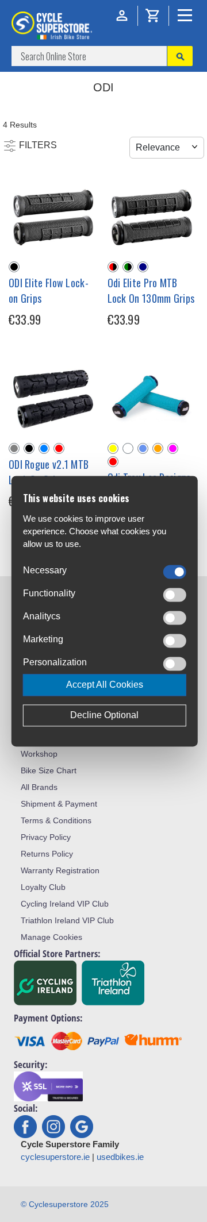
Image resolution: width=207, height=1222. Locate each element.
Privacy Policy (46, 837)
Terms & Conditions (56, 820)
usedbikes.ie (120, 1157)
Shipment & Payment (59, 803)
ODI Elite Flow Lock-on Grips (49, 290)
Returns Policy (47, 853)
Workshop (39, 753)
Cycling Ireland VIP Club (65, 903)
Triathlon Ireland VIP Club (67, 920)
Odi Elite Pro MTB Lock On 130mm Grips (151, 290)
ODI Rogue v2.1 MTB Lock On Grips (49, 472)
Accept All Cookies (104, 684)
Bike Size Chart (48, 770)
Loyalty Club (43, 887)
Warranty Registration (60, 870)
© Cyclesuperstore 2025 (65, 1204)
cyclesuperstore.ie (55, 1157)
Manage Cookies (51, 937)
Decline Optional (104, 715)
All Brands (39, 787)
